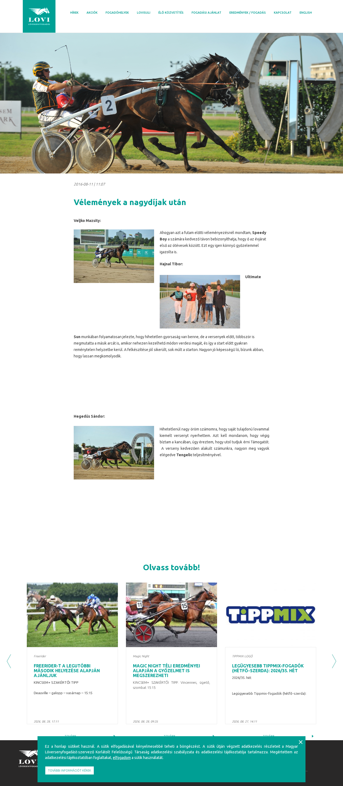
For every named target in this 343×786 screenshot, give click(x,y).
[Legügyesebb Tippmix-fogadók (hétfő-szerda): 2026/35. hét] (270, 615)
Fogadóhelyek (117, 12)
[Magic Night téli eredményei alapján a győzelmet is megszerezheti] (171, 615)
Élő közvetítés (171, 12)
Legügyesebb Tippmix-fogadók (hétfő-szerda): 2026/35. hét (268, 668)
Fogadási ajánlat (206, 12)
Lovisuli (143, 12)
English (306, 12)
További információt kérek (69, 770)
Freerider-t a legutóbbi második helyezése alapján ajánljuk (67, 670)
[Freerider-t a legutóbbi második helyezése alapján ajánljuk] (72, 615)
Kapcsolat (283, 12)
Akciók (92, 12)
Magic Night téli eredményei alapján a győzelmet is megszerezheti (166, 670)
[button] (9, 661)
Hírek (74, 12)
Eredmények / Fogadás (247, 12)
